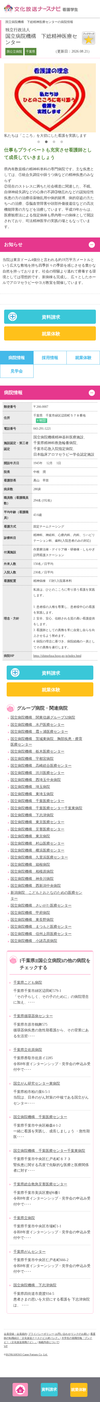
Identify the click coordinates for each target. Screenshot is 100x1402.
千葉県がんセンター (29, 1252)
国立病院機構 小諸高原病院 (34, 941)
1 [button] (38, 142)
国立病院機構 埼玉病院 (30, 787)
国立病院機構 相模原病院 (32, 871)
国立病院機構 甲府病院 (30, 913)
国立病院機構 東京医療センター (37, 822)
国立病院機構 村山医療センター (37, 843)
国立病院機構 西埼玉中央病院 (36, 780)
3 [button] (53, 142)
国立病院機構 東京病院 (30, 836)
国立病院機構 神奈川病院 (32, 879)
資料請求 (51, 317)
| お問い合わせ (62, 1333)
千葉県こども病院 (27, 982)
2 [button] (46, 142)
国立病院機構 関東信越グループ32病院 (43, 717)
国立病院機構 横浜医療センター (37, 850)
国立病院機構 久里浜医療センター (39, 857)
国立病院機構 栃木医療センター (37, 751)
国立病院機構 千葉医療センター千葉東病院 (46, 808)
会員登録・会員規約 (15, 1333)
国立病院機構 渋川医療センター (37, 773)
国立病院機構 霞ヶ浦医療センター (39, 732)
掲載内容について (48, 1342)
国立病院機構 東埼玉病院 (32, 794)
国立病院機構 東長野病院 (32, 920)
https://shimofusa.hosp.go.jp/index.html (57, 656)
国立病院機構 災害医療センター (37, 829)
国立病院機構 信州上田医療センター (41, 934)
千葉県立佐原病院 (27, 1050)
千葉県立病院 (24, 1218)
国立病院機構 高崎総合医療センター (41, 766)
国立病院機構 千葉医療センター (37, 801)
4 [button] (61, 142)
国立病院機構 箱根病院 (30, 864)
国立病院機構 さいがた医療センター (41, 905)
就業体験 (51, 333)
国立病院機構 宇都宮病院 (32, 759)
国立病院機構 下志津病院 (32, 815)
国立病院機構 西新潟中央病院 (36, 886)
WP (6, 1346)
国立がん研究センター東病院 (36, 1083)
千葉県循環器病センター (33, 1016)
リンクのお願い (80, 1333)
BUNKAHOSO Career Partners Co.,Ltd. (27, 1354)
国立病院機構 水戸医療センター (37, 725)
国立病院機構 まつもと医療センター (41, 927)
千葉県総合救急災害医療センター (40, 1184)
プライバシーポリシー (41, 1333)
